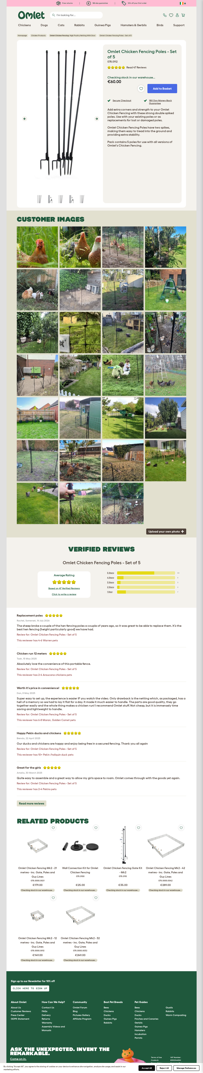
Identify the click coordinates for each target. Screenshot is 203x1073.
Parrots (138, 1037)
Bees (106, 1007)
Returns (46, 1018)
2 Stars (110, 587)
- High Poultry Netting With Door (72, 35)
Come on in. (18, 1059)
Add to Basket (162, 88)
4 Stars (110, 577)
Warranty (47, 1022)
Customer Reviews (21, 1011)
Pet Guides (141, 1002)
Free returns (67, 3)
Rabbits (108, 1022)
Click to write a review (64, 594)
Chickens (109, 1011)
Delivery (46, 1015)
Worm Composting (176, 1015)
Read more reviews (31, 803)
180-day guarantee (100, 3)
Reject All (164, 1068)
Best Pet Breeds (113, 1002)
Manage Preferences (186, 1068)
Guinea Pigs (110, 1018)
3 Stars (110, 582)
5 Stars (110, 573)
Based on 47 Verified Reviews (64, 588)
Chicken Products (38, 35)
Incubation (140, 1034)
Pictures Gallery (81, 1015)
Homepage (22, 35)
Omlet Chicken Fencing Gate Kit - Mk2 (122, 872)
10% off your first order (137, 3)
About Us (16, 1007)
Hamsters (140, 1030)
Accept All (147, 1068)
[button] (24, 118)
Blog (75, 1011)
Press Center (18, 1015)
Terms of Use (156, 1057)
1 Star (109, 592)
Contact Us (48, 1007)
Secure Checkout (122, 100)
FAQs (44, 1011)
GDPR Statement (20, 1018)
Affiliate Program (82, 1018)
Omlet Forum (80, 1007)
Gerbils (138, 1022)
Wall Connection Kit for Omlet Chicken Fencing (80, 872)
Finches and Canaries (146, 1018)
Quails (169, 1007)
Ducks (107, 1015)
